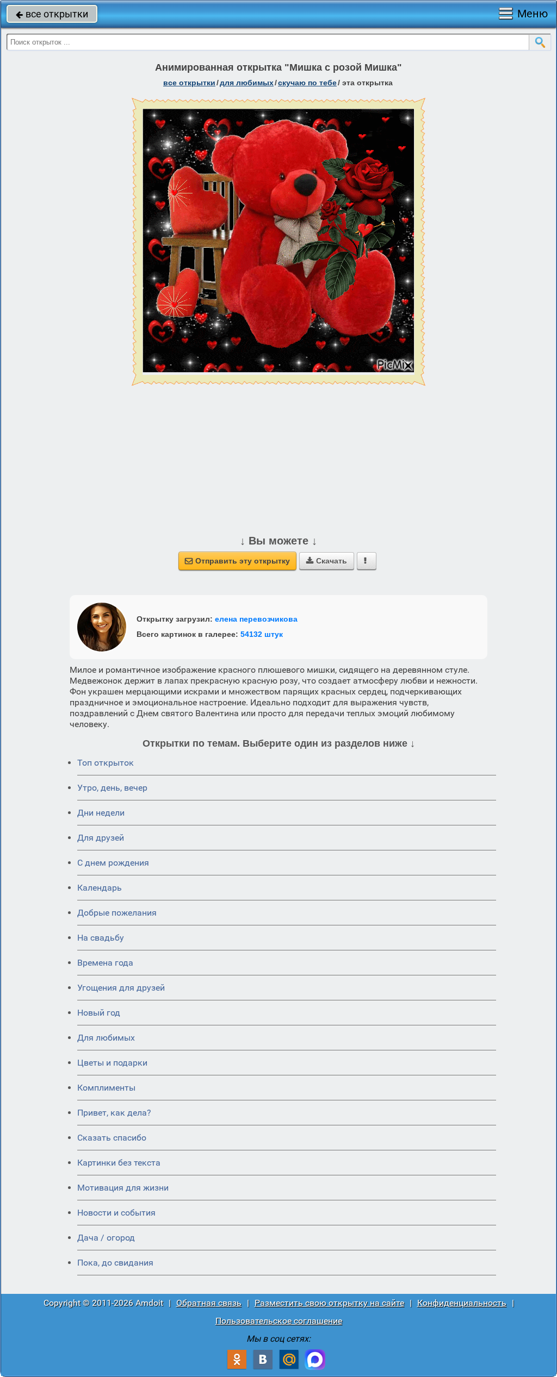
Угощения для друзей (121, 987)
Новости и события (116, 1212)
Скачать (326, 560)
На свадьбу (100, 937)
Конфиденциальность (461, 1303)
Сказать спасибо (111, 1137)
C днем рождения (113, 863)
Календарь (99, 887)
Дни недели (101, 813)
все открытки (52, 14)
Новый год (98, 1012)
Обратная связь (209, 1303)
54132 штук (261, 634)
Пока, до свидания (115, 1262)
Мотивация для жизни (123, 1187)
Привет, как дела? (114, 1112)
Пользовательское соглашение (278, 1321)
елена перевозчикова (256, 619)
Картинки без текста (118, 1162)
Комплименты (106, 1087)
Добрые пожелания (117, 912)
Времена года (105, 962)
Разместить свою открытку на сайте (329, 1303)
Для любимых (106, 1037)
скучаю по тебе (307, 82)
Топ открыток (105, 763)
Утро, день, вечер (112, 788)
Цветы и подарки (112, 1062)
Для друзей (100, 838)
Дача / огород (106, 1237)
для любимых (247, 82)
